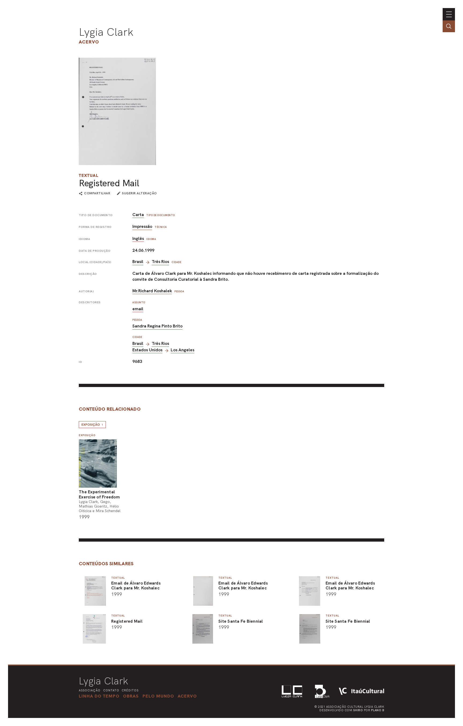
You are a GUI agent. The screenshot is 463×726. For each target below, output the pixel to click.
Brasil (137, 261)
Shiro (358, 710)
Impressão (142, 226)
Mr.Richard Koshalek (152, 291)
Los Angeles (182, 350)
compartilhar (97, 193)
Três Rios (160, 261)
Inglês (138, 238)
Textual (88, 175)
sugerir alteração (139, 193)
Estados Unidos (147, 350)
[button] (158, 696)
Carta (138, 214)
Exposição (92, 424)
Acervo (89, 42)
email (137, 309)
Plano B (377, 710)
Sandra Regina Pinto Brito (157, 326)
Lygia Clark (106, 32)
